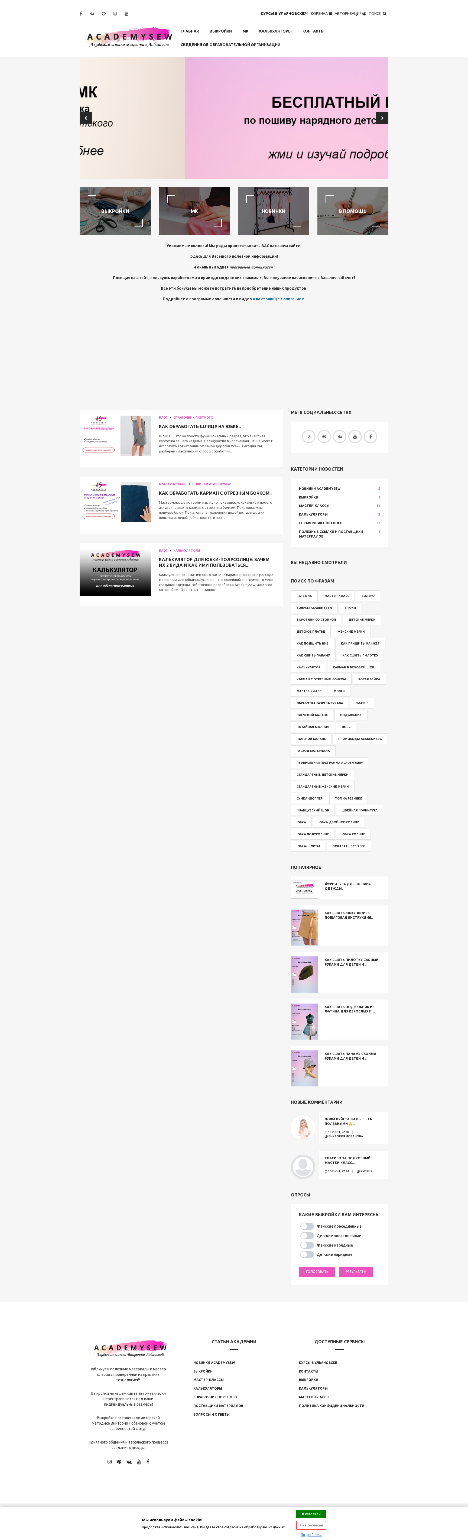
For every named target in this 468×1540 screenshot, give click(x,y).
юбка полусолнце (313, 834)
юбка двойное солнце (338, 822)
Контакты (313, 31)
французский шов (313, 810)
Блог (163, 417)
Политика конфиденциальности (331, 1406)
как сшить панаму (313, 655)
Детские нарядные (334, 1254)
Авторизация (348, 13)
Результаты (356, 1271)
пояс (346, 727)
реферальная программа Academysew (330, 762)
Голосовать (317, 1271)
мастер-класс (309, 691)
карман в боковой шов (353, 667)
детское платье (311, 631)
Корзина (320, 13)
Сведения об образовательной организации (230, 45)
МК (245, 31)
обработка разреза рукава (320, 703)
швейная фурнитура (360, 810)
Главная (190, 31)
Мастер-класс (336, 595)
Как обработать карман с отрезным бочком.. (215, 493)
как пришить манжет (360, 643)
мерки (339, 691)
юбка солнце (353, 834)
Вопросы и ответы (211, 1414)
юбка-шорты (308, 846)
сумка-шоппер (310, 798)
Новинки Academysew (211, 484)
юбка (301, 822)
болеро (368, 595)
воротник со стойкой (316, 619)
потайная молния (313, 727)
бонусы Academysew (314, 607)
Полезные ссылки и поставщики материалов (331, 534)
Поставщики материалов (218, 1406)
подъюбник (351, 715)
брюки (350, 607)
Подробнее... (311, 1534)
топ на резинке (348, 798)
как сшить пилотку (360, 655)
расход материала (313, 750)
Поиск (375, 13)
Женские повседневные (339, 1226)
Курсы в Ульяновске (282, 13)
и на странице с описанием (278, 299)
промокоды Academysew (360, 738)
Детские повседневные (339, 1236)
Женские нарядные (335, 1245)
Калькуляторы (275, 31)
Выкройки (221, 31)
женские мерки (351, 631)
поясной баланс (311, 738)
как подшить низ (313, 643)
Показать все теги (349, 846)
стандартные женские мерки (323, 786)
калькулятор (308, 667)
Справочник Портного (193, 417)
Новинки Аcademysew (214, 1362)
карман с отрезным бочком (321, 679)
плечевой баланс (312, 715)
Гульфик (304, 595)
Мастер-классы (173, 484)
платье (362, 703)
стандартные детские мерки (323, 774)
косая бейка (369, 679)
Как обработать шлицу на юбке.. (200, 426)
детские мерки (362, 619)
